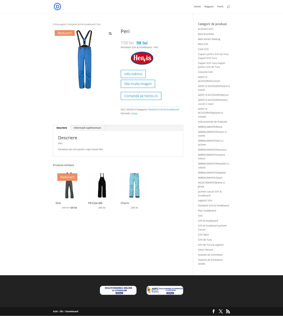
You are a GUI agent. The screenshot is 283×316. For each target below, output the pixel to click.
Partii (220, 6)
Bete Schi (203, 43)
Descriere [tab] (62, 127)
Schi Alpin (203, 234)
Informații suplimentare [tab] (87, 127)
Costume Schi (205, 71)
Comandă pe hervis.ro (141, 96)
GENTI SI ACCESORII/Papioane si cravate (210, 112)
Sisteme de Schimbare (210, 254)
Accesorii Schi (205, 28)
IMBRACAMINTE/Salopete (212, 172)
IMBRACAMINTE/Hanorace (212, 149)
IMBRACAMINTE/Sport (210, 177)
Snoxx (134, 113)
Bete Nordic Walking (209, 39)
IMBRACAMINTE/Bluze (210, 126)
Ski (61, 311)
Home (197, 6)
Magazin (209, 6)
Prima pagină (59, 24)
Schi (200, 215)
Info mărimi (133, 74)
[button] (110, 34)
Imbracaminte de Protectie (212, 121)
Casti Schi (203, 49)
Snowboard (71, 311)
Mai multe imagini (137, 83)
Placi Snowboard (207, 210)
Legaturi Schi (205, 200)
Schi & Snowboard (208, 220)
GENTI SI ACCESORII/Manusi (213, 94)
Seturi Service (205, 249)
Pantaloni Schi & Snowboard (81, 24)
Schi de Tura (205, 239)
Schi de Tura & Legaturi (211, 244)
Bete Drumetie (206, 34)
